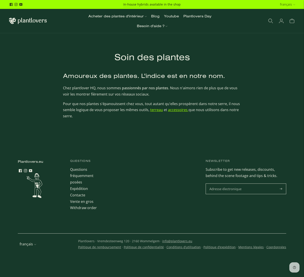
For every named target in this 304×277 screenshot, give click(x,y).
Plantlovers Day (197, 16)
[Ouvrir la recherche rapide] (271, 21)
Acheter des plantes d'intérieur (116, 16)
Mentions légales (251, 247)
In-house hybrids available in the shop (152, 4)
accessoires (178, 109)
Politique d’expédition (219, 247)
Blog (155, 16)
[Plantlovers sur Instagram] (16, 4)
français (286, 4)
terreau (156, 109)
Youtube (171, 16)
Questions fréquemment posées (81, 176)
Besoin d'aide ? (150, 26)
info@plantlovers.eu (177, 241)
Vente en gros (81, 201)
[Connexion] (281, 21)
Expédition (79, 188)
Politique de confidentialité (144, 247)
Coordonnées (276, 247)
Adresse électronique (226, 184)
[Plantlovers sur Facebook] (11, 4)
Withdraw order (83, 207)
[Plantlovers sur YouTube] (20, 4)
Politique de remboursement (99, 247)
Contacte (77, 195)
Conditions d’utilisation (183, 247)
